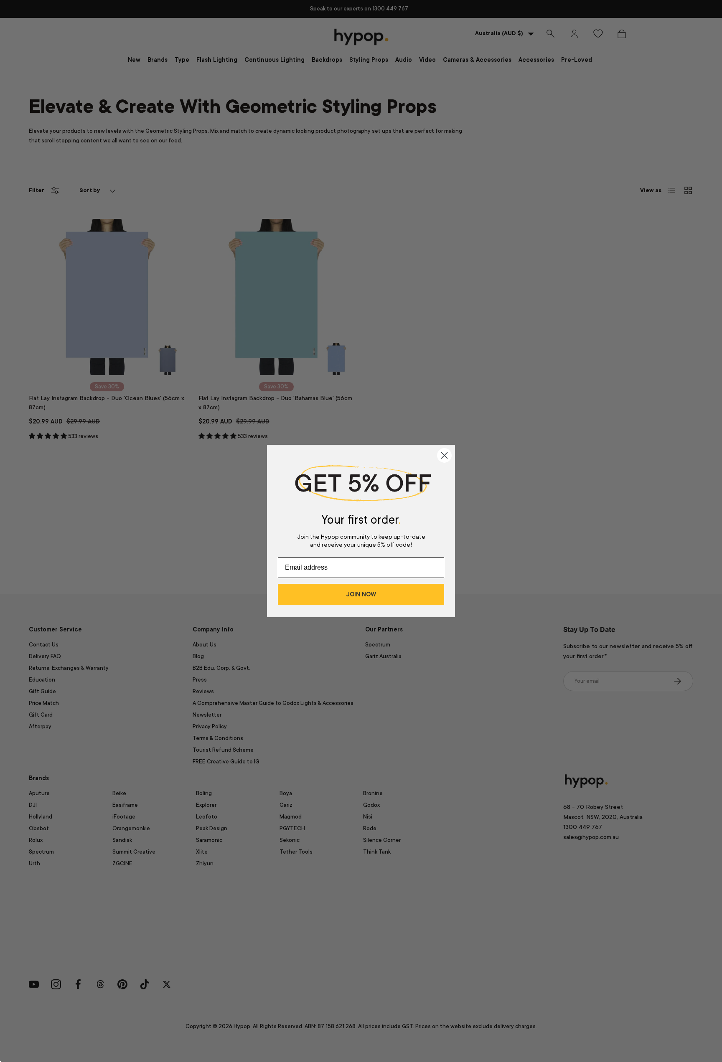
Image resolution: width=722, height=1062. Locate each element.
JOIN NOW (361, 594)
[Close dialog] (444, 455)
